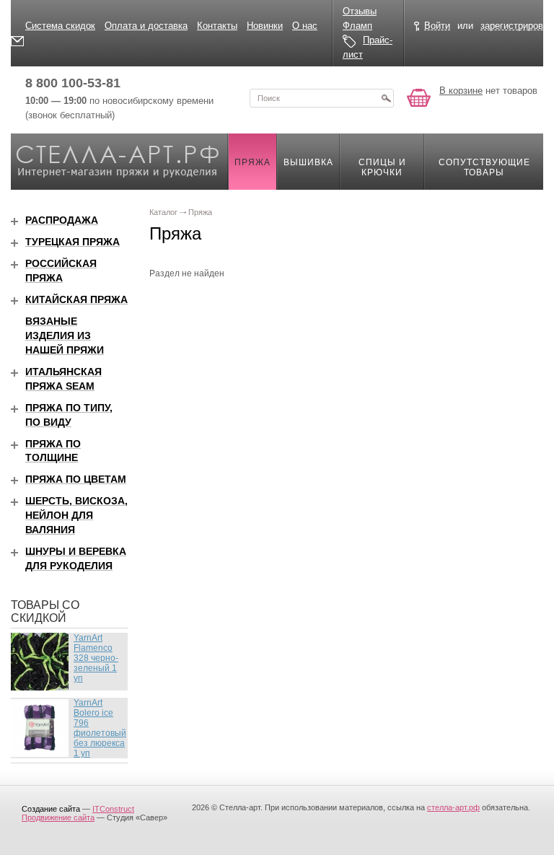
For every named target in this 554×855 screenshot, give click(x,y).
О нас (304, 25)
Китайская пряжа (76, 299)
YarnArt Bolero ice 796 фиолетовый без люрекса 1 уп (100, 728)
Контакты (217, 25)
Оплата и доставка (146, 25)
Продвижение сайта (58, 817)
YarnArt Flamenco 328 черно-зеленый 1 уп (96, 658)
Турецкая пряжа (72, 241)
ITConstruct (113, 808)
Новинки (265, 25)
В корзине (461, 90)
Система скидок (60, 25)
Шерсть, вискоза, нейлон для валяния (76, 515)
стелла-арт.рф (453, 807)
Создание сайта (51, 808)
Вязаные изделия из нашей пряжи (64, 335)
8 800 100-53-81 (72, 83)
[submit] (386, 98)
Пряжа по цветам (75, 479)
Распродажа (61, 220)
